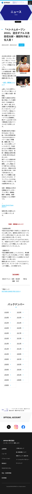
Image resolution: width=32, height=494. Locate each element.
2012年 (6, 349)
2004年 (6, 369)
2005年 (19, 364)
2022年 (6, 323)
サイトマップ (19, 463)
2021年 (19, 323)
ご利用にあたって (20, 448)
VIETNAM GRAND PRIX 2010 (10, 291)
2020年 (6, 328)
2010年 (6, 354)
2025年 (19, 312)
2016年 (6, 338)
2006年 (6, 364)
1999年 (19, 380)
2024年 (6, 317)
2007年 (19, 359)
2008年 (6, 359)
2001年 (19, 375)
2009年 (19, 354)
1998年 (6, 385)
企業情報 (4, 449)
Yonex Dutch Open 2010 (7, 205)
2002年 (6, 375)
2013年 (19, 343)
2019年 (19, 328)
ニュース (4, 453)
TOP (3, 409)
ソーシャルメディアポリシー (22, 459)
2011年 (19, 349)
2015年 (19, 338)
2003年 (19, 369)
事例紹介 (4, 463)
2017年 (19, 333)
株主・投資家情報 (6, 473)
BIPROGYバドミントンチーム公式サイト (18, 2)
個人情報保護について (21, 452)
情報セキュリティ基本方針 (22, 455)
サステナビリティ (6, 468)
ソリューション (6, 458)
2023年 (19, 317)
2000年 (6, 380)
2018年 (6, 333)
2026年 (6, 312)
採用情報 (4, 478)
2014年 (6, 343)
